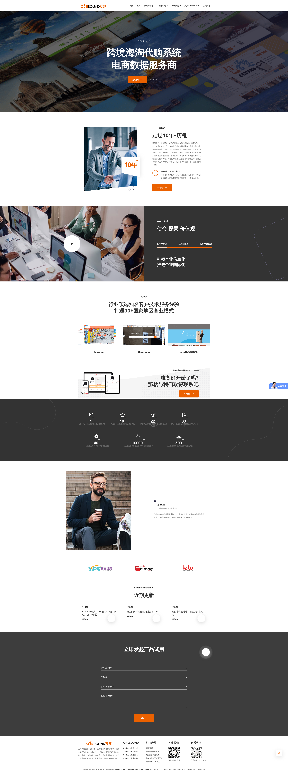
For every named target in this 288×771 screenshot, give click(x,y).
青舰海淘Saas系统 (153, 761)
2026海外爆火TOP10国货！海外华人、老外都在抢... (99, 613)
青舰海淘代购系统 (152, 751)
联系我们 (206, 5)
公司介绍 (135, 80)
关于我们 (175, 5)
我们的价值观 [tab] (206, 243)
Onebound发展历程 (130, 751)
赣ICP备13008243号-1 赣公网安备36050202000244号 (129, 769)
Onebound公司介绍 (130, 748)
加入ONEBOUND (191, 5)
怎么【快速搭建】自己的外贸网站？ (187, 613)
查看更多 (85, 619)
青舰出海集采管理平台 (154, 758)
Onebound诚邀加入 (130, 755)
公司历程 (153, 79)
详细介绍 (160, 187)
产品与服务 (148, 5)
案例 (138, 5)
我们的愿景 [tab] (184, 243)
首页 (131, 5)
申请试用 (187, 394)
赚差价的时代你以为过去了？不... (143, 611)
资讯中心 (162, 5)
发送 (142, 718)
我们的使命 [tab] (162, 243)
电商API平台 (150, 748)
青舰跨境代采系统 (152, 755)
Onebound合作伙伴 (130, 758)
